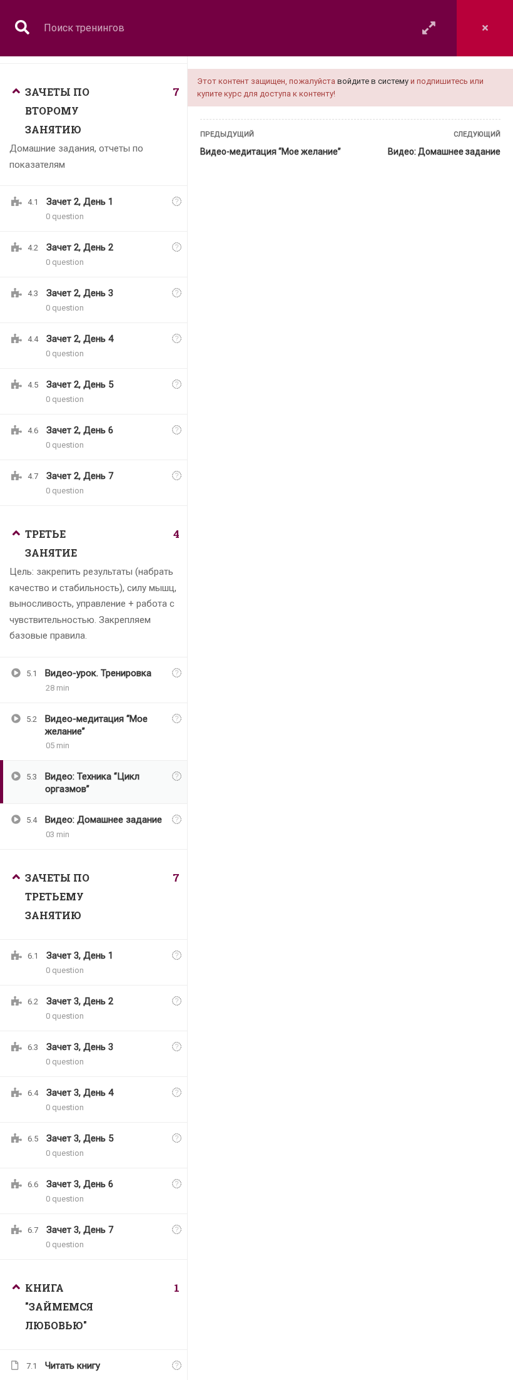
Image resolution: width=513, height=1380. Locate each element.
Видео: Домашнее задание (444, 152)
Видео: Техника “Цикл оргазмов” (92, 783)
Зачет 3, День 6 (79, 1184)
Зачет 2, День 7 (79, 475)
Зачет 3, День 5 (79, 1138)
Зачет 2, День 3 (79, 293)
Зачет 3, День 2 (79, 1001)
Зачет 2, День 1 (79, 201)
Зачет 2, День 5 (79, 384)
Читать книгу (72, 1365)
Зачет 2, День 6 (79, 430)
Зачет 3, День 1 (79, 955)
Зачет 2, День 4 (79, 338)
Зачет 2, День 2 (79, 247)
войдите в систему (373, 81)
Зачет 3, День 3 (79, 1047)
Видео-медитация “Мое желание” (270, 152)
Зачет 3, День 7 (79, 1229)
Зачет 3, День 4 (79, 1092)
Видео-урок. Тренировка (98, 673)
